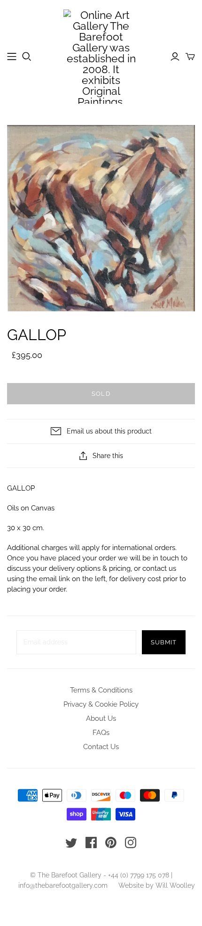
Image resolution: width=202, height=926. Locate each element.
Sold (101, 393)
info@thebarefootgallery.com (63, 885)
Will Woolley (175, 885)
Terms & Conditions (101, 690)
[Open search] (26, 56)
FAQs (101, 732)
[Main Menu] (11, 56)
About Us (101, 718)
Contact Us (101, 746)
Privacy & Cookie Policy (101, 704)
